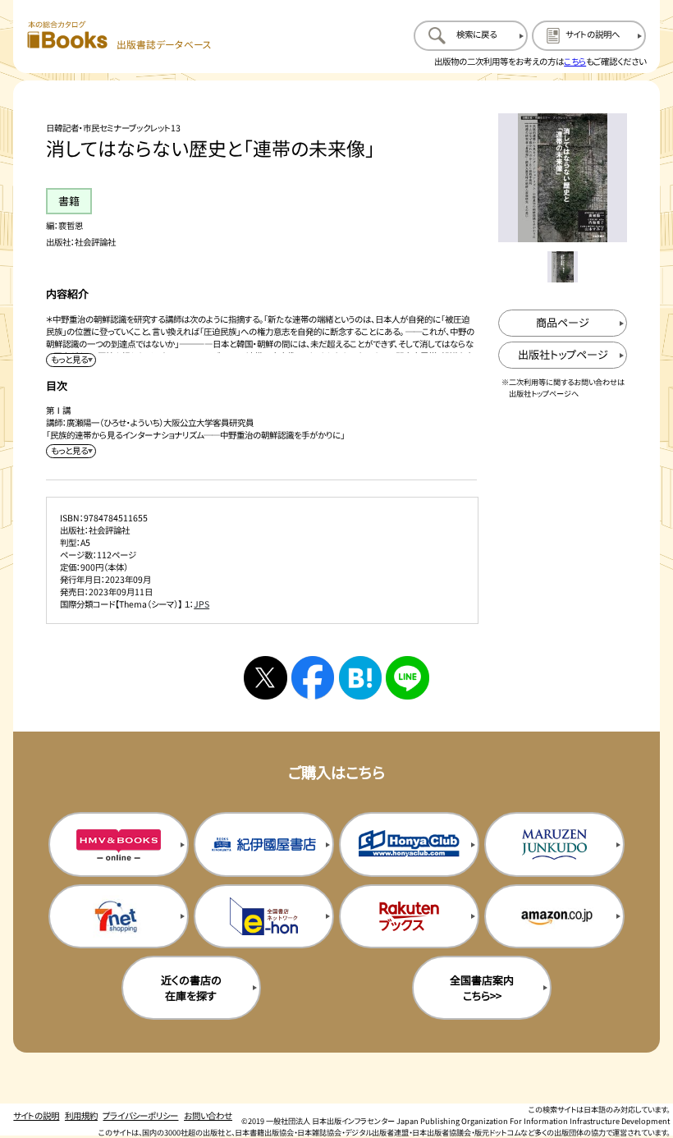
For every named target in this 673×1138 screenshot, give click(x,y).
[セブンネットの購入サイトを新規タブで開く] (118, 916)
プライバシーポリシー (140, 1115)
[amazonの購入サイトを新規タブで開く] (554, 916)
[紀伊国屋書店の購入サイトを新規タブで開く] (264, 844)
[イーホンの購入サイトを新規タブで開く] (264, 916)
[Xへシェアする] (265, 677)
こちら (575, 61)
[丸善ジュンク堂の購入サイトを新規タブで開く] (554, 844)
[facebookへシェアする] (312, 677)
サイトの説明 (36, 1115)
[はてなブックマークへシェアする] (360, 677)
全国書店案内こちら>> (482, 987)
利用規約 (81, 1115)
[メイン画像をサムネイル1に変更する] (563, 266)
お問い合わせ (208, 1115)
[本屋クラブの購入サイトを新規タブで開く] (409, 844)
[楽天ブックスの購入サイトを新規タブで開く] (409, 916)
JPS (201, 604)
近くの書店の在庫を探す (191, 987)
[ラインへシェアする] (407, 677)
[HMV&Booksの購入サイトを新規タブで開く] (118, 844)
